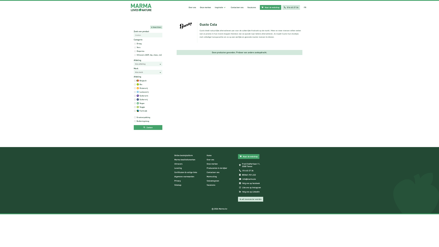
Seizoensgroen (213, 181)
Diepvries (141, 51)
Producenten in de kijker (217, 168)
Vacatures (251, 7)
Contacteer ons (237, 7)
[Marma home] (141, 7)
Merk (136, 68)
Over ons (192, 7)
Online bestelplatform (183, 155)
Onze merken (205, 7)
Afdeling (137, 60)
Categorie (138, 39)
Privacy (177, 181)
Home (209, 155)
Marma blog (212, 176)
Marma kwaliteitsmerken (184, 159)
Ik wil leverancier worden (251, 199)
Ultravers (178, 164)
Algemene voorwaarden (184, 176)
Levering (178, 168)
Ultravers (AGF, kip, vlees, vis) (149, 55)
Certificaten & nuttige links (185, 172)
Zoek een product (141, 31)
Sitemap (177, 185)
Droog (139, 43)
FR (305, 7)
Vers (139, 47)
